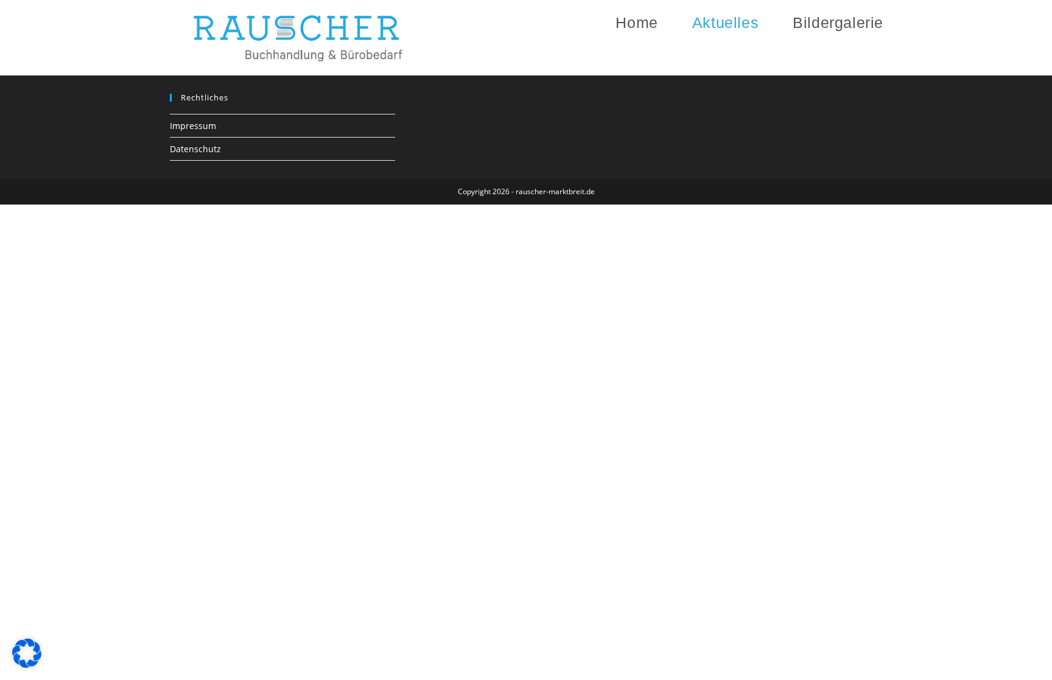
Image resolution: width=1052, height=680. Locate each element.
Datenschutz (195, 149)
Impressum (193, 125)
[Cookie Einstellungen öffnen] (26, 664)
